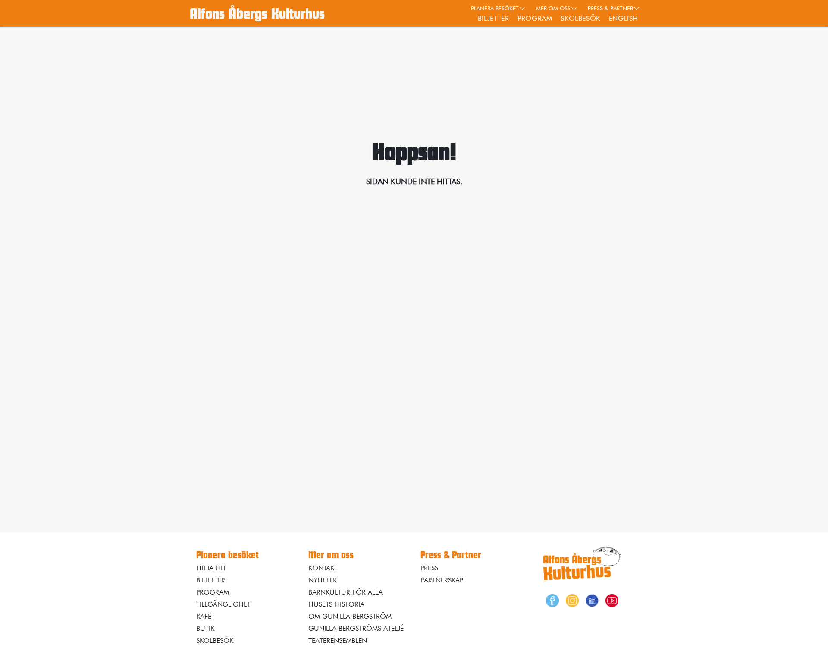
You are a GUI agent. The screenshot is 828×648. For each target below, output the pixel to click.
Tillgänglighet (223, 604)
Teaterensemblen (337, 640)
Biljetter (493, 18)
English (623, 18)
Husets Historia (336, 604)
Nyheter (322, 580)
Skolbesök (580, 18)
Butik (205, 628)
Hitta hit (211, 568)
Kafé (203, 616)
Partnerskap (441, 580)
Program (535, 18)
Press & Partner (610, 8)
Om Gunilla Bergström (350, 616)
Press (429, 568)
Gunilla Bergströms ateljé (356, 628)
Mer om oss (553, 8)
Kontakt (323, 568)
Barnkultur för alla (345, 592)
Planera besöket (495, 8)
